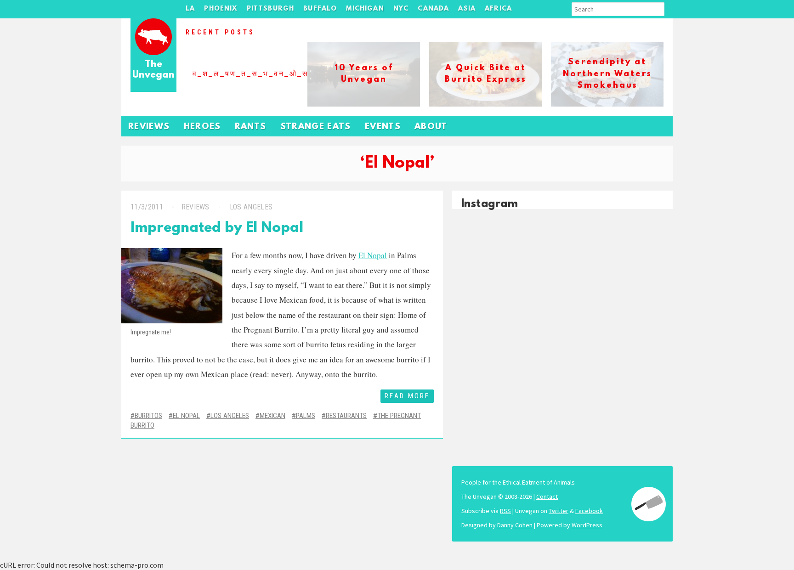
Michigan (365, 9)
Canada (433, 9)
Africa (498, 9)
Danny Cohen (515, 525)
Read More (407, 396)
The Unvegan (153, 70)
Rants (251, 127)
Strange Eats (315, 127)
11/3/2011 (146, 207)
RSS (505, 511)
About (431, 127)
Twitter (558, 511)
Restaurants (346, 416)
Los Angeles (251, 207)
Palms (305, 416)
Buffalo (320, 9)
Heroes (202, 127)
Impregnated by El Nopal (216, 228)
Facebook (589, 511)
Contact (547, 496)
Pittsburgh (271, 9)
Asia (467, 9)
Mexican (272, 416)
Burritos (148, 416)
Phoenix (220, 9)
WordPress (587, 525)
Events (383, 127)
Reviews (149, 127)
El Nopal (186, 416)
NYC (401, 9)
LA (190, 9)
